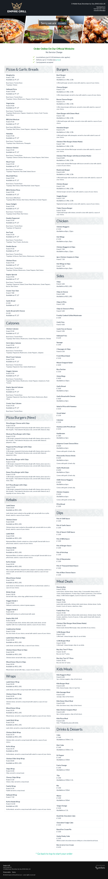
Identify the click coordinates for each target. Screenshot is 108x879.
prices (58, 60)
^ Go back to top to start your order (54, 853)
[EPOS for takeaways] (99, 867)
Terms (14, 872)
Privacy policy (7, 872)
